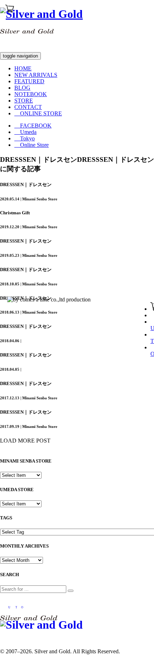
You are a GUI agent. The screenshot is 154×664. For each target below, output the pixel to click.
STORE (23, 101)
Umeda (25, 132)
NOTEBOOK (30, 94)
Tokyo (24, 138)
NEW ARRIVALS (35, 75)
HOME (23, 68)
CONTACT (28, 107)
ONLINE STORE (38, 113)
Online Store (31, 145)
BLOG (22, 88)
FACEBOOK (33, 126)
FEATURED (29, 81)
